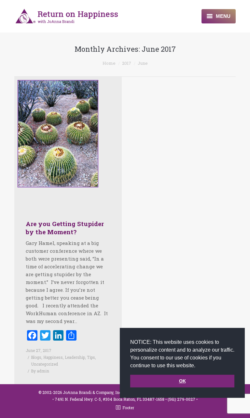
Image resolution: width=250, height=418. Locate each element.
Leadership (75, 357)
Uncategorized (44, 364)
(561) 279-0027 (182, 399)
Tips (91, 357)
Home (109, 63)
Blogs (36, 357)
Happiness (53, 357)
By (40, 370)
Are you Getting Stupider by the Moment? (65, 228)
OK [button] (182, 381)
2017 (126, 63)
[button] (198, 366)
